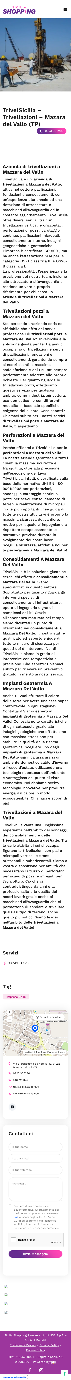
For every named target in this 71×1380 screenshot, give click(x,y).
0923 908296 (54, 131)
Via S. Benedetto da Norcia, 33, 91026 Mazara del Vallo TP (36, 1065)
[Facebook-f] (30, 1370)
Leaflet (28, 1052)
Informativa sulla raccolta (14, 1377)
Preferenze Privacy (23, 1345)
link (16, 1217)
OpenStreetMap (44, 1052)
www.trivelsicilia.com (26, 1093)
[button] (65, 9)
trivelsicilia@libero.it (26, 1086)
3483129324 (20, 1079)
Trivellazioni (20, 963)
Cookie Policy (35, 1350)
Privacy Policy (49, 1345)
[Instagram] (41, 1370)
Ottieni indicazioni (50, 1017)
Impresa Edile (16, 997)
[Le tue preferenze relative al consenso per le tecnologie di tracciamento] (64, 1373)
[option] (35, 54)
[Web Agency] (53, 1362)
